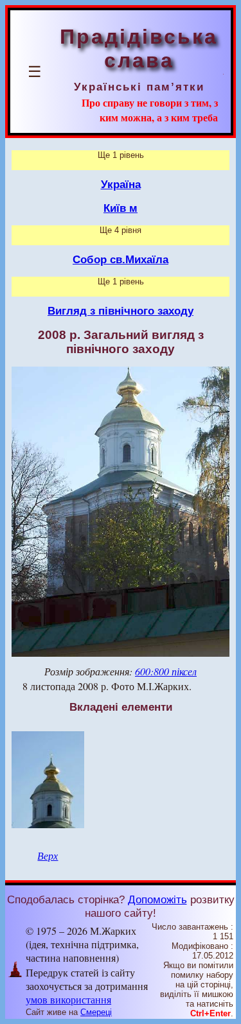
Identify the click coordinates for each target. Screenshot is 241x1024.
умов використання (68, 999)
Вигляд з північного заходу (120, 310)
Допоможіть (157, 899)
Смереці (96, 1012)
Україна (121, 184)
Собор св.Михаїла (120, 259)
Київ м (120, 208)
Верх (47, 855)
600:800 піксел (166, 671)
